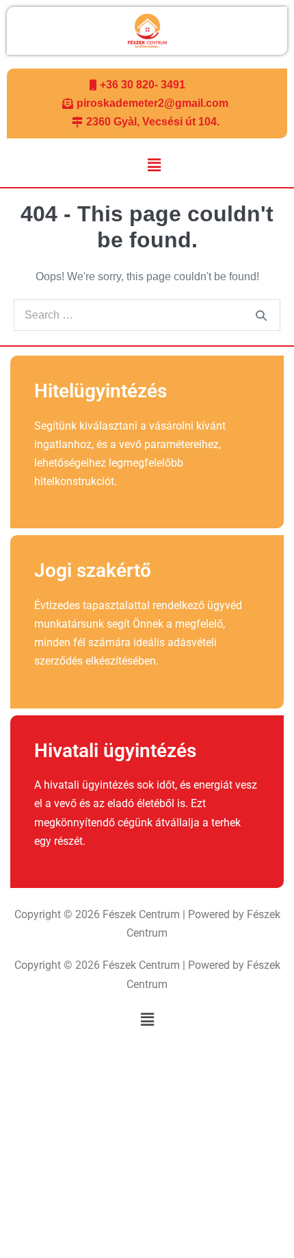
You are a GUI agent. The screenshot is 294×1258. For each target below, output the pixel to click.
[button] (153, 166)
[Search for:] (147, 315)
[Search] (261, 315)
